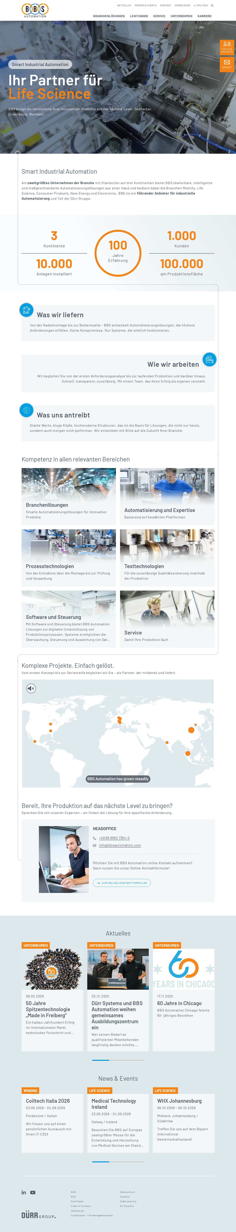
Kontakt (166, 5)
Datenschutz (127, 1191)
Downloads (182, 5)
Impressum (77, 1210)
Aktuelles (124, 5)
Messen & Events (146, 5)
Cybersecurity (128, 1201)
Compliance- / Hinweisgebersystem (92, 1215)
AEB (73, 1196)
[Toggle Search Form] (212, 5)
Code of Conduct (81, 1205)
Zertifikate (77, 1201)
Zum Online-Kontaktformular (124, 882)
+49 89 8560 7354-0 (114, 838)
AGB (73, 1191)
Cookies (125, 1196)
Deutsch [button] (202, 5)
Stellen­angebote (227, 50)
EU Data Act (127, 1205)
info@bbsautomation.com (120, 845)
